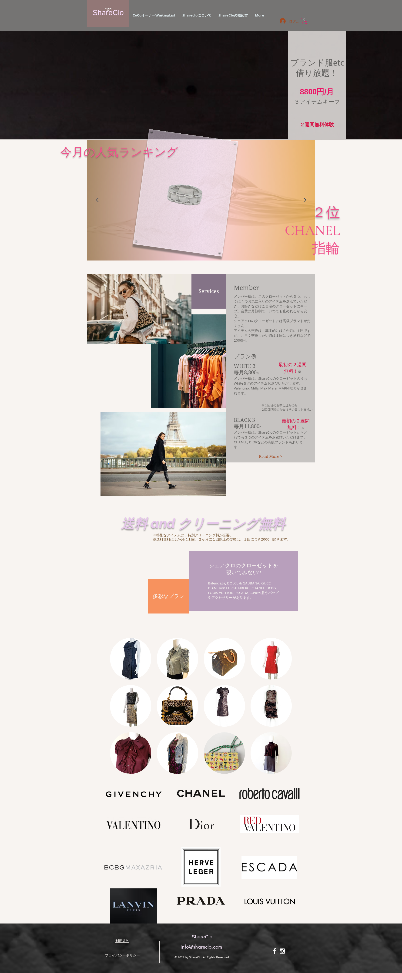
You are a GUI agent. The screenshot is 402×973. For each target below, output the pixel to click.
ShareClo (108, 12)
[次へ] (298, 200)
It (105, 9)
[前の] (104, 200)
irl (110, 9)
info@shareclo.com (201, 946)
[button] (233, 15)
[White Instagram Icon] (282, 951)
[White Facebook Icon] (274, 951)
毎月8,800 (246, 372)
